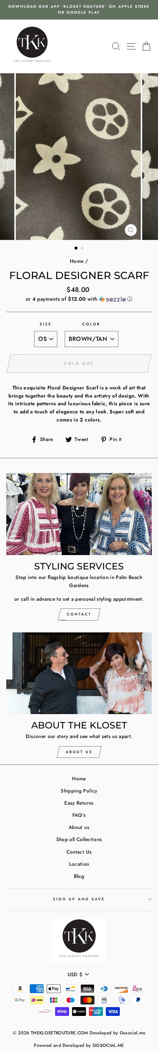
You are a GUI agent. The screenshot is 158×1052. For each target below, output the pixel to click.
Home (76, 261)
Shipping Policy (79, 790)
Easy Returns (78, 802)
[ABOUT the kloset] (79, 673)
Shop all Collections (79, 839)
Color (91, 324)
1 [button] (76, 248)
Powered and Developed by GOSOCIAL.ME (79, 1045)
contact (79, 614)
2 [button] (83, 249)
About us (79, 827)
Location (79, 864)
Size (46, 324)
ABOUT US (79, 752)
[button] (79, 299)
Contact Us (79, 851)
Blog (79, 876)
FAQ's (79, 815)
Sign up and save (79, 899)
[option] (79, 10)
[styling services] (79, 514)
